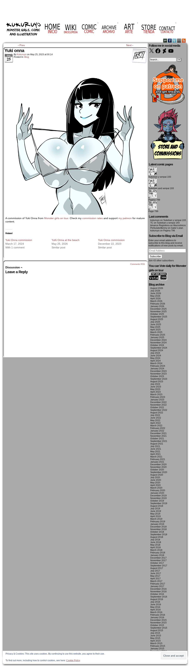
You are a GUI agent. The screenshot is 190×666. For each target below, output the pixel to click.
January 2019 (157, 524)
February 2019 (157, 521)
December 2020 (158, 464)
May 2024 (155, 358)
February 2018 (157, 552)
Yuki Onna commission (18, 240)
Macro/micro (179, 225)
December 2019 (158, 495)
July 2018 (155, 539)
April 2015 (155, 641)
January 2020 (157, 493)
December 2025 (158, 309)
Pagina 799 (154, 200)
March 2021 (156, 456)
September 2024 (158, 348)
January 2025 (157, 337)
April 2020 (155, 485)
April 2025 (155, 329)
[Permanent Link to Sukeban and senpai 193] (152, 185)
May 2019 (155, 513)
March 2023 (156, 394)
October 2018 (157, 532)
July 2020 (155, 477)
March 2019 (156, 519)
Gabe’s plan (177, 228)
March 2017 (156, 581)
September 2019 (158, 503)
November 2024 (158, 342)
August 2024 (156, 350)
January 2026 (157, 306)
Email (179, 40)
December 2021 (158, 433)
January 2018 (157, 555)
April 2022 (155, 423)
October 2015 (157, 625)
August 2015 (156, 630)
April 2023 (155, 392)
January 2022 (157, 430)
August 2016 (156, 599)
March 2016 (156, 612)
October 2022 (157, 407)
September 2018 (158, 534)
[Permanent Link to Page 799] (152, 208)
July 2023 (155, 384)
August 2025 (156, 319)
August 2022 (156, 412)
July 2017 (155, 571)
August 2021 (156, 443)
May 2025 (155, 327)
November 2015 (158, 622)
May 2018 (155, 545)
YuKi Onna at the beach (65, 240)
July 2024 (155, 353)
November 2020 (158, 467)
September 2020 (158, 472)
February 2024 (157, 366)
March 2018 (156, 550)
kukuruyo (22, 54)
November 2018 (158, 529)
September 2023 (158, 379)
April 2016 (155, 609)
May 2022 (155, 420)
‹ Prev (21, 45)
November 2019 (158, 498)
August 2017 (156, 568)
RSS (183, 40)
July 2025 (155, 322)
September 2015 (158, 628)
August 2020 (156, 475)
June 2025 (155, 324)
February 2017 (157, 583)
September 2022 (158, 410)
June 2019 (155, 511)
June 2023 (155, 386)
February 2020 (157, 490)
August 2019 (156, 506)
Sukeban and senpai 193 (161, 188)
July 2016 (155, 602)
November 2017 (158, 560)
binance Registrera (160, 225)
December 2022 (158, 402)
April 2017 (155, 578)
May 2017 (155, 576)
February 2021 (157, 459)
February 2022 (157, 428)
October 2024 (157, 345)
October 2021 (157, 438)
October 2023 (157, 376)
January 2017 (157, 586)
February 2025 (157, 335)
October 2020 (157, 469)
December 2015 (158, 620)
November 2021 (158, 436)
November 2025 (158, 311)
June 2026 (155, 293)
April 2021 (155, 454)
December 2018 (158, 526)
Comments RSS (137, 264)
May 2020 (155, 482)
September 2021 (158, 441)
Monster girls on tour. (56, 218)
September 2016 (158, 596)
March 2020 (156, 488)
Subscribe (155, 256)
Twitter (174, 40)
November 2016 (158, 591)
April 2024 (155, 360)
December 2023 (158, 371)
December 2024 (158, 340)
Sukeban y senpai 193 (159, 177)
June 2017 (155, 573)
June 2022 (155, 418)
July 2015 (155, 633)
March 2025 (156, 332)
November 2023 (158, 373)
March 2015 (156, 643)
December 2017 (158, 558)
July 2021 (155, 446)
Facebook (170, 40)
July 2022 (155, 415)
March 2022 (156, 425)
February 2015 (157, 646)
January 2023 (157, 399)
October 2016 (157, 594)
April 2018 (155, 547)
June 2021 (155, 449)
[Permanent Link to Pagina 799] (152, 197)
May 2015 (155, 638)
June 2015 (155, 635)
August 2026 (156, 288)
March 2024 (156, 363)
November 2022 (158, 405)
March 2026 (156, 301)
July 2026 (155, 290)
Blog (26, 57)
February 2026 (157, 303)
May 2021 (155, 451)
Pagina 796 (169, 230)
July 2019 (155, 508)
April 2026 (155, 298)
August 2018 (156, 537)
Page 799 (153, 211)
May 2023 (155, 389)
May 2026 (155, 296)
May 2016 (155, 607)
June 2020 (155, 480)
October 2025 (157, 314)
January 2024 (157, 368)
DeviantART (165, 40)
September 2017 (158, 565)
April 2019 (155, 516)
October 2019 (157, 501)
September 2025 (158, 316)
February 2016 (157, 615)
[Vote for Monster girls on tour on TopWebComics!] (157, 279)
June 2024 (155, 355)
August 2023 (156, 381)
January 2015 (157, 648)
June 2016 (155, 604)
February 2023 (157, 397)
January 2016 (157, 617)
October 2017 (157, 563)
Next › (129, 45)
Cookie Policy (73, 660)
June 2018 (155, 542)
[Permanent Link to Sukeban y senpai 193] (152, 174)
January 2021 (157, 462)
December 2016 (158, 589)
